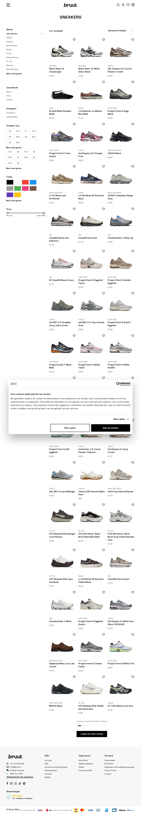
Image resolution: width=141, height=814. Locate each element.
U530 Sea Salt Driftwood (120, 491)
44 (18, 157)
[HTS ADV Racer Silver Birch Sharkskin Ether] (91, 516)
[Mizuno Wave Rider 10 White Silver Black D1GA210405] (91, 51)
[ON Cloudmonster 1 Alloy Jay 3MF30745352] (121, 220)
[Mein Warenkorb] (133, 5)
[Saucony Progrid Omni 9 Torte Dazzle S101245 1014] (62, 135)
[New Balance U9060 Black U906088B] (121, 135)
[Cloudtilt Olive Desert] (121, 561)
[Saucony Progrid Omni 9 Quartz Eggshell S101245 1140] (121, 304)
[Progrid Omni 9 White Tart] (121, 646)
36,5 (18, 131)
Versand (48, 774)
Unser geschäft (85, 770)
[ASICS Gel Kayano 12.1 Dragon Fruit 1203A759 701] (91, 135)
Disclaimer (109, 764)
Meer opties (119, 419)
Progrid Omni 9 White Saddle (118, 366)
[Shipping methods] (41, 810)
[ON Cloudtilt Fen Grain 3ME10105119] (91, 220)
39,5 (34, 137)
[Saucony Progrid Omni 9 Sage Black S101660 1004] (121, 93)
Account (48, 760)
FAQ (46, 764)
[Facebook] (7, 783)
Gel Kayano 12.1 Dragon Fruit (90, 154)
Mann (8, 92)
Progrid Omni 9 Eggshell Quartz (90, 622)
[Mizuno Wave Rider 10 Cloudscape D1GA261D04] (62, 51)
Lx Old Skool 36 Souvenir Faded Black (91, 580)
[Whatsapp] (15, 783)
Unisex (9, 100)
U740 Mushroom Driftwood (57, 197)
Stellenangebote (86, 764)
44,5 (26, 157)
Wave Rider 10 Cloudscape (56, 70)
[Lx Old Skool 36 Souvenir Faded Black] (91, 561)
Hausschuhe (11, 117)
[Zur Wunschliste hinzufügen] (73, 40)
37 (26, 131)
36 (10, 131)
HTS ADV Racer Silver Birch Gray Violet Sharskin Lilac (121, 536)
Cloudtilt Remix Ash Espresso (59, 239)
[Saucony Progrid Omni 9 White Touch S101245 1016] (91, 347)
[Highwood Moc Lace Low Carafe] (62, 646)
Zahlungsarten (51, 770)
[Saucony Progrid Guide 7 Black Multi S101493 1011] (62, 347)
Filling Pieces (12, 57)
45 (34, 157)
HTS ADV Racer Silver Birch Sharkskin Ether (89, 535)
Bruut (8, 49)
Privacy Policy (110, 770)
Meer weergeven (14, 73)
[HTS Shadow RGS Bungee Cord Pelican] (62, 516)
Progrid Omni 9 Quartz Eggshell (119, 323)
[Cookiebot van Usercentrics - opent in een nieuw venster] (118, 384)
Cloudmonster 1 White (60, 621)
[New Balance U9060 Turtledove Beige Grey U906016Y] (121, 178)
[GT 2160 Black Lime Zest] (121, 688)
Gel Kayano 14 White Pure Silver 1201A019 (121, 622)
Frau (8, 96)
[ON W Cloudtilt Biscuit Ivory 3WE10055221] (62, 262)
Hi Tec (9, 61)
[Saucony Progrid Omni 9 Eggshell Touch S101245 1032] (91, 262)
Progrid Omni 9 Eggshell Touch (90, 281)
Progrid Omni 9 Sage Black (118, 112)
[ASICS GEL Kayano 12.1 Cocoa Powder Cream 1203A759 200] (121, 51)
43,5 (10, 157)
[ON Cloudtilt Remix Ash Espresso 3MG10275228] (62, 220)
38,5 (18, 137)
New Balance (12, 69)
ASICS (9, 38)
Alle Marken (11, 34)
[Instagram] (11, 783)
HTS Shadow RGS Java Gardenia (61, 580)
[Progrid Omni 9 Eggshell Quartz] (91, 603)
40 (10, 142)
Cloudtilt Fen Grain (87, 237)
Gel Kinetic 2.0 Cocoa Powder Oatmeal (89, 450)
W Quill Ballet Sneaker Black (60, 112)
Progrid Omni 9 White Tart (121, 663)
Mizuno (9, 65)
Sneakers (10, 113)
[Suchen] (118, 5)
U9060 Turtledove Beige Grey (120, 197)
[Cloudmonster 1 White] (62, 603)
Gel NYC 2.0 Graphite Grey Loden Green (60, 323)
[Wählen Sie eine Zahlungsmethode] (76, 810)
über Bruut (83, 760)
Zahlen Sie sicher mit (62, 810)
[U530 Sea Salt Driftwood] (121, 474)
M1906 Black (55, 705)
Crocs (9, 53)
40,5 (18, 142)
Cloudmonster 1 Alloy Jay (120, 237)
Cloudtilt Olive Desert (118, 578)
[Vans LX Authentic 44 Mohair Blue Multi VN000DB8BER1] (91, 93)
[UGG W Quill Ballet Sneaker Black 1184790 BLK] (62, 93)
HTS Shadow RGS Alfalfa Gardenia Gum (91, 707)
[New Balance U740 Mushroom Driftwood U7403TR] (62, 178)
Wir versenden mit (27, 810)
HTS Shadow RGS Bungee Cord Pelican (62, 535)
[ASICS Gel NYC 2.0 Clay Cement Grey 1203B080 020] (91, 304)
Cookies (108, 774)
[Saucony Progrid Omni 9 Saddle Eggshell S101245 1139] (121, 262)
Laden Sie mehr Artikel (92, 734)
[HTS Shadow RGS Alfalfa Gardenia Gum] (91, 688)
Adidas (9, 42)
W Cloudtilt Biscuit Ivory (61, 280)
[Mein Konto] (123, 5)
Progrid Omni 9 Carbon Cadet (90, 665)
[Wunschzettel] (128, 5)
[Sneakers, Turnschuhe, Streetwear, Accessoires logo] (70, 5)
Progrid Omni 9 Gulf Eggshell (59, 450)
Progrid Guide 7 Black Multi (60, 366)
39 (26, 137)
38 (10, 137)
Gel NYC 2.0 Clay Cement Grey (91, 323)
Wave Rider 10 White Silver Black (89, 70)
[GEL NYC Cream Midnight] (62, 474)
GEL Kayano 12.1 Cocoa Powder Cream (119, 70)
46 (18, 163)
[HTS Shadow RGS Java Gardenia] (62, 561)
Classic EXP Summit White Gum (91, 493)
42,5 (26, 152)
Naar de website (110, 428)
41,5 (10, 152)
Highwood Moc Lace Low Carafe (61, 665)
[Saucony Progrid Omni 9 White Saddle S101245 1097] (121, 347)
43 (34, 152)
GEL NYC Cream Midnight (62, 491)
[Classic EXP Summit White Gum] (91, 474)
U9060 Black (114, 153)
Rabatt (47, 777)
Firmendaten (110, 760)
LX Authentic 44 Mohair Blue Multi (90, 112)
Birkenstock (11, 45)
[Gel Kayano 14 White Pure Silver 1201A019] (121, 603)
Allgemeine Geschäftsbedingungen (120, 767)
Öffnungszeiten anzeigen (19, 777)
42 (18, 152)
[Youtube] (20, 783)
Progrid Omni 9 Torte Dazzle (59, 154)
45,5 (10, 163)
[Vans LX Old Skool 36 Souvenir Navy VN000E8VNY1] (91, 178)
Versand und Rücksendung (56, 767)
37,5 (34, 131)
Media (81, 767)
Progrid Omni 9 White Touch (89, 366)
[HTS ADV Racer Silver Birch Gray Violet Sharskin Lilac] (121, 516)
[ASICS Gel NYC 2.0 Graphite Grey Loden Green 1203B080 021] (62, 304)
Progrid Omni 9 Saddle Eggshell (119, 281)
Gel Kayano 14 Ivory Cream (118, 450)
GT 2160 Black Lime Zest (120, 705)
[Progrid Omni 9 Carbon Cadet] (91, 646)
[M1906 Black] (62, 688)
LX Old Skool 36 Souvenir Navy (91, 197)
